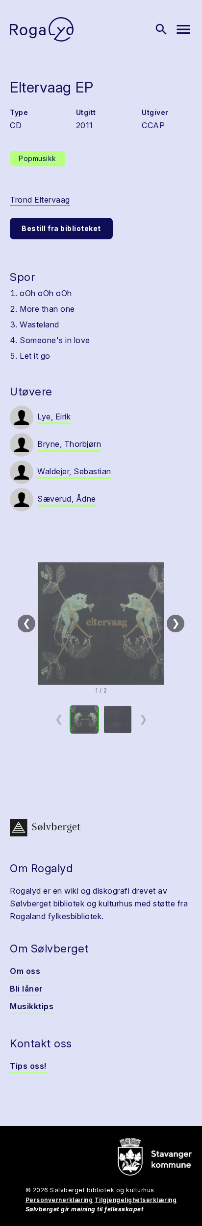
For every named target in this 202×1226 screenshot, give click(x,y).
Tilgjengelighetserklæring (136, 1199)
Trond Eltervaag (40, 200)
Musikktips (31, 1006)
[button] (101, 623)
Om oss (25, 971)
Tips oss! (28, 1066)
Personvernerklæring (59, 1199)
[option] (84, 719)
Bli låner (26, 989)
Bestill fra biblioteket (61, 228)
